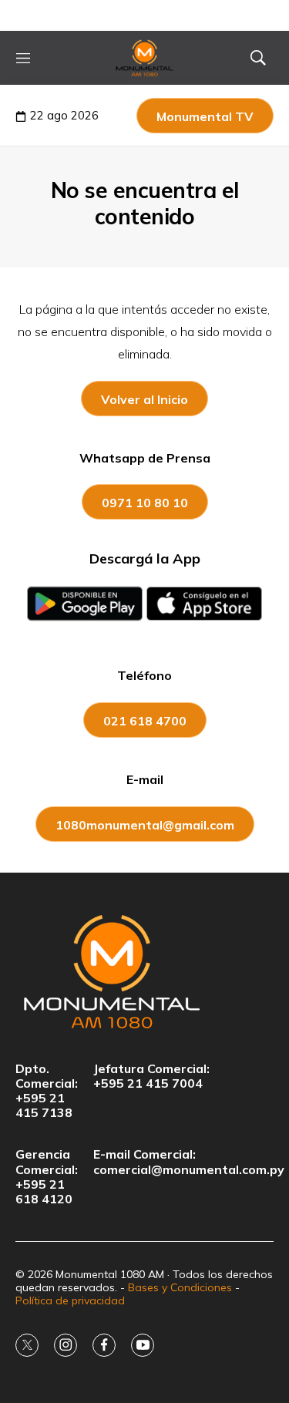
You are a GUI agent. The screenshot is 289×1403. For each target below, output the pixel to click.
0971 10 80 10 (145, 502)
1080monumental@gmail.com (144, 825)
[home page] (144, 58)
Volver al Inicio (144, 399)
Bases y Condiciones (180, 1287)
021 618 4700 (145, 720)
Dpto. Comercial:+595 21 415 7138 (46, 1091)
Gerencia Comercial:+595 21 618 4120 (46, 1176)
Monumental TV (205, 116)
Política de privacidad (70, 1300)
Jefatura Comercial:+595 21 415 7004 (151, 1076)
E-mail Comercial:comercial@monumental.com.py (188, 1161)
